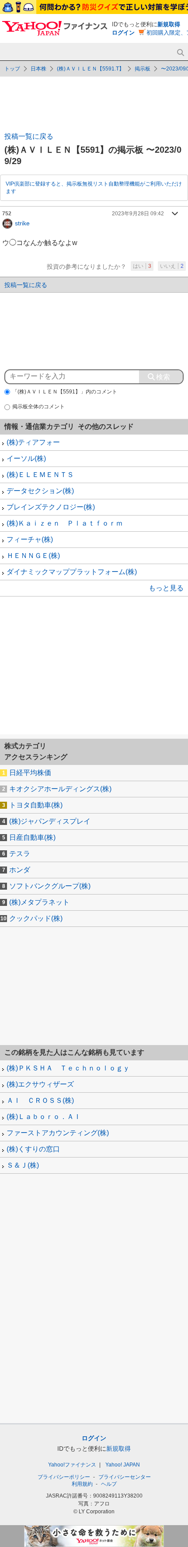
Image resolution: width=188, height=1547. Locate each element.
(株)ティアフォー (33, 442)
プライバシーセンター (124, 1477)
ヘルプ (109, 1484)
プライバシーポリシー (64, 1477)
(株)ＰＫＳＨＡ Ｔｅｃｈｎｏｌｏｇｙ (68, 1068)
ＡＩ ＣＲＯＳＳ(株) (40, 1100)
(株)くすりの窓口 (33, 1149)
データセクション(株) (40, 491)
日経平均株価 (30, 772)
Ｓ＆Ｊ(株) (23, 1165)
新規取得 (168, 24)
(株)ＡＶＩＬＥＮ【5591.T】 (90, 69)
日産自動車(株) (32, 837)
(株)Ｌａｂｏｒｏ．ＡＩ (44, 1116)
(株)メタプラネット (39, 902)
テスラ (19, 853)
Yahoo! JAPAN (122, 1465)
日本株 (38, 69)
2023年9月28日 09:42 (138, 213)
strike (22, 222)
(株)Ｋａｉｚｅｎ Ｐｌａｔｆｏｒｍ (65, 523)
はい (142, 266)
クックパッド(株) (36, 918)
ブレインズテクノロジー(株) (51, 507)
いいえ (172, 266)
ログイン (123, 32)
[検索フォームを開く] (180, 52)
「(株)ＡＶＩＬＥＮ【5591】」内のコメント (64, 392)
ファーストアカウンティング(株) (58, 1133)
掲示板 (142, 69)
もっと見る (166, 588)
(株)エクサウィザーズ (40, 1084)
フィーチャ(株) (30, 539)
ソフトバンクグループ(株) (50, 886)
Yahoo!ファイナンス (72, 1465)
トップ (12, 69)
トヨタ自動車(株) (36, 805)
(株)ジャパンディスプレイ (50, 821)
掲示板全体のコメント (38, 406)
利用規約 (82, 1484)
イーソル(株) (26, 458)
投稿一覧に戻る (28, 136)
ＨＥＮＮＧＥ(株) (33, 555)
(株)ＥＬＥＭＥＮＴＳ (40, 474)
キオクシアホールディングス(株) (60, 789)
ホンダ (19, 869)
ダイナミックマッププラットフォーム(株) (72, 571)
